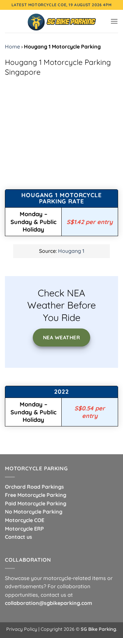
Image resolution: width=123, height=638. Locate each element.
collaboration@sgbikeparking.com (48, 603)
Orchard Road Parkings (34, 486)
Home (12, 46)
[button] (114, 21)
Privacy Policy (21, 629)
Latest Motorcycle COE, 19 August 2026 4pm (61, 4)
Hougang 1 (71, 251)
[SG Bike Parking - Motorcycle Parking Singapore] (61, 21)
